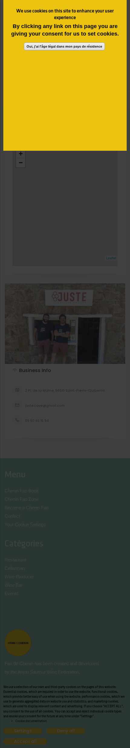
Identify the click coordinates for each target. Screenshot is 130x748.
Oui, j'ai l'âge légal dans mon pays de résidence (64, 46)
